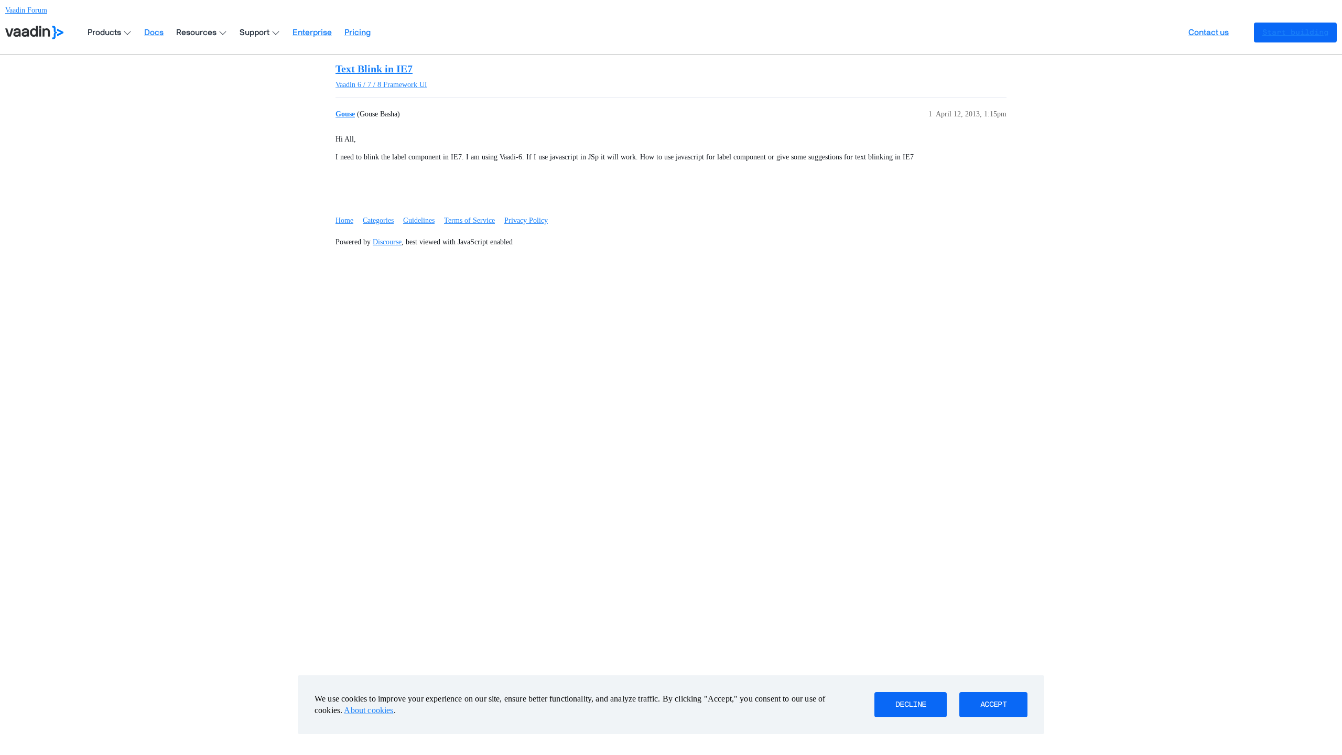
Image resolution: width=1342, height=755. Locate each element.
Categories (378, 220)
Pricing (357, 32)
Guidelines (419, 220)
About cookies (368, 710)
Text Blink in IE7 (374, 68)
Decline (910, 704)
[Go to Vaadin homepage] (34, 32)
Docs (154, 32)
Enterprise (312, 32)
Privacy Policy (526, 220)
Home (344, 220)
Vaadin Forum (26, 10)
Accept (993, 704)
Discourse (387, 242)
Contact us (1208, 32)
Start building (1295, 32)
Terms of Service (469, 220)
